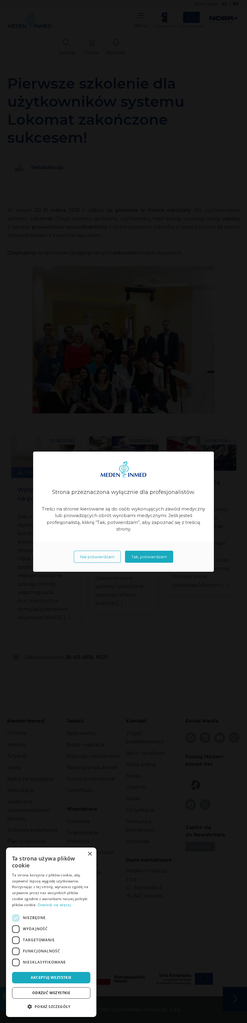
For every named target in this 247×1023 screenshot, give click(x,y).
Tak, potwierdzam (149, 556)
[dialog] (51, 932)
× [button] (89, 854)
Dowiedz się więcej (54, 904)
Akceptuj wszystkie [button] (51, 977)
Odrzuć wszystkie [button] (51, 992)
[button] (51, 1007)
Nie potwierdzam (97, 556)
